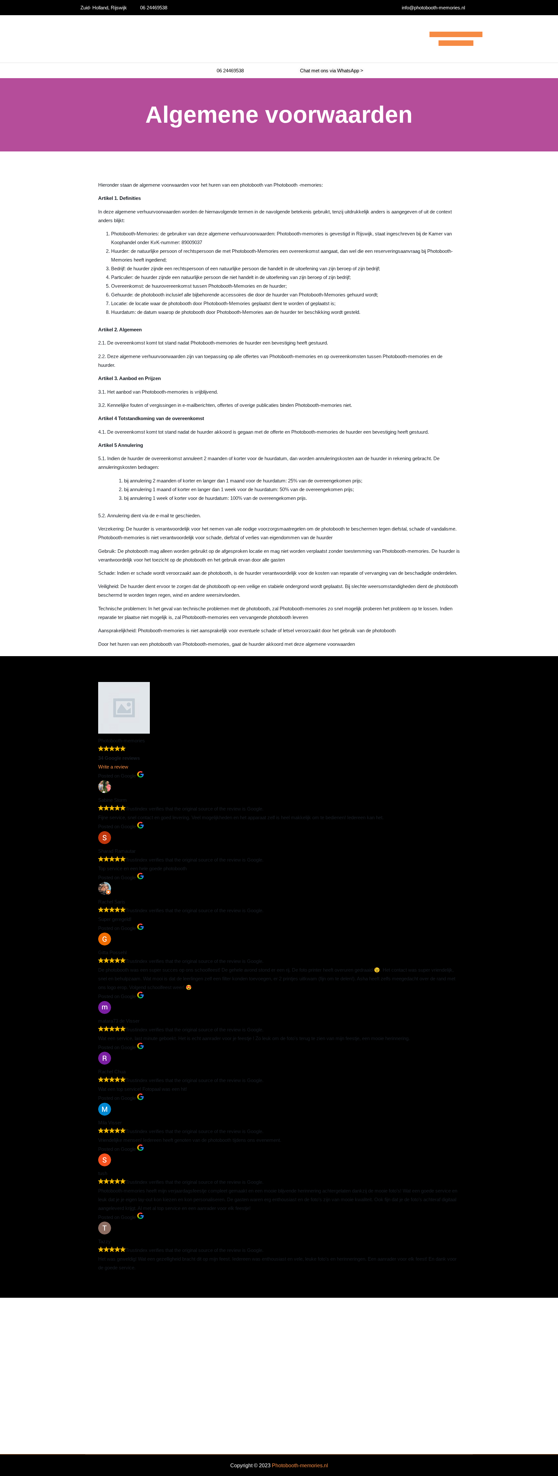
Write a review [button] (113, 766)
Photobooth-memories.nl (300, 1465)
